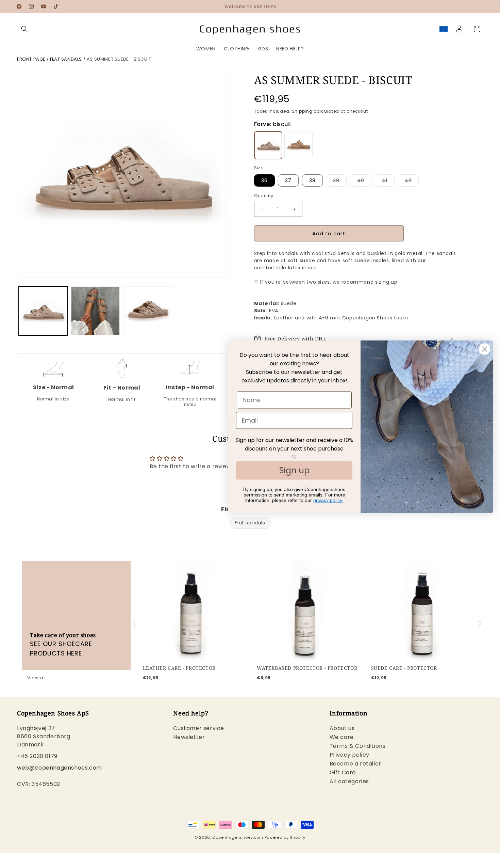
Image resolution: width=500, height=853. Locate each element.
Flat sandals (66, 59)
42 (412, 182)
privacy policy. (328, 500)
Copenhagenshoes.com (237, 837)
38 (312, 180)
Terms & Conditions (358, 745)
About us (342, 728)
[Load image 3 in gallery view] (147, 310)
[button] (24, 28)
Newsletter (189, 737)
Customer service (198, 728)
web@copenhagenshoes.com (59, 767)
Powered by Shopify (285, 837)
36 (264, 180)
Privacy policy (349, 754)
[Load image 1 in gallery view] (43, 310)
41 (388, 182)
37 (288, 180)
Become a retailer (355, 763)
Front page (31, 59)
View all (36, 678)
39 (340, 182)
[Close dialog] (484, 349)
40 (364, 182)
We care (342, 737)
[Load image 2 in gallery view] (95, 310)
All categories (349, 781)
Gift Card (343, 772)
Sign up (294, 470)
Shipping (302, 111)
